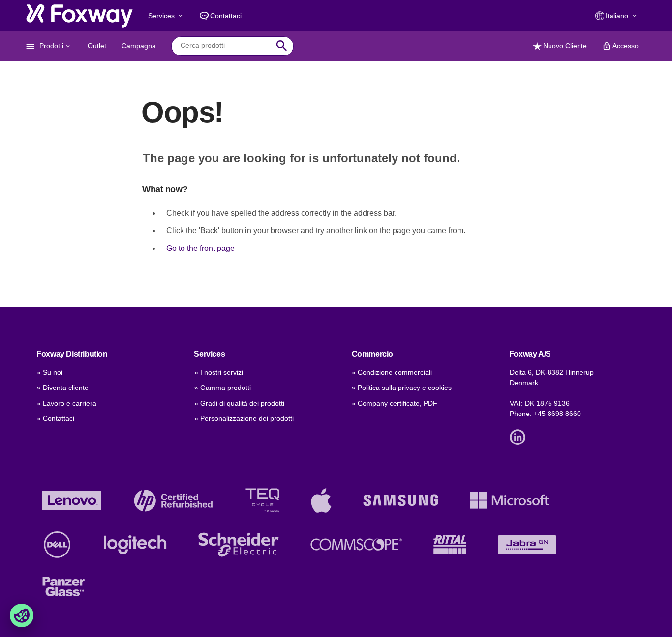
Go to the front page (200, 248)
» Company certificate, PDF (394, 403)
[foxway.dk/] (79, 16)
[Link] (520, 436)
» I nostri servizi (218, 372)
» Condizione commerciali (392, 372)
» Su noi (49, 372)
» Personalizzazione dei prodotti (244, 418)
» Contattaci (55, 418)
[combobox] (225, 46)
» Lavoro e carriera (66, 403)
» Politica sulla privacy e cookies (402, 387)
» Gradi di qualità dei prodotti (239, 403)
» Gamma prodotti (222, 387)
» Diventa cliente (63, 387)
